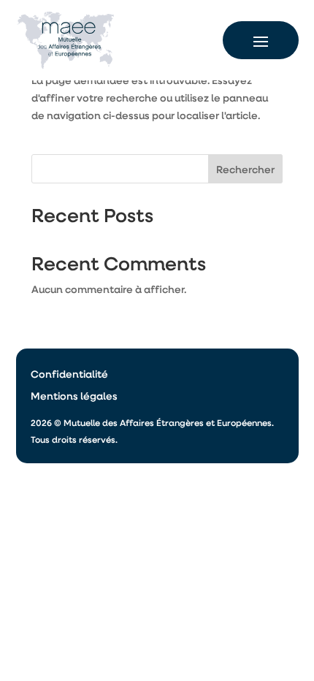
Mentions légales (74, 397)
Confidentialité (69, 375)
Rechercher (245, 169)
